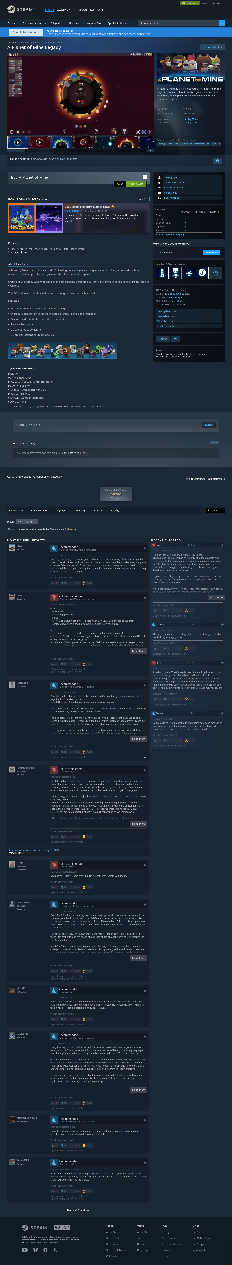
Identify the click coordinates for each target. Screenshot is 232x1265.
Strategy (186, 293)
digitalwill (22, 1034)
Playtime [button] (98, 510)
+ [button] (219, 144)
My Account (198, 1250)
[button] (13, 23)
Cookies (165, 1250)
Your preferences (216, 479)
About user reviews (195, 479)
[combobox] (178, 23)
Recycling (142, 1250)
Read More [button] (138, 651)
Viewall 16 (215, 273)
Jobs (139, 1238)
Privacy (165, 1232)
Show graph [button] (213, 510)
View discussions (166, 321)
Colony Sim (187, 144)
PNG (19, 546)
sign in (205, 3)
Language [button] (60, 510)
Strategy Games (28, 42)
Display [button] (115, 510)
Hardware (142, 1244)
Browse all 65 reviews (78, 1210)
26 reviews (21, 869)
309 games (21, 906)
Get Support (198, 1244)
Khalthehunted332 (27, 1117)
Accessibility (168, 1238)
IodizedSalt (23, 683)
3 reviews (21, 909)
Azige (20, 862)
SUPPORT (96, 9)
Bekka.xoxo (23, 902)
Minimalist (199, 144)
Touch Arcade (21, 252)
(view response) (16, 853)
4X (208, 144)
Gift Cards (111, 1256)
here (70, 452)
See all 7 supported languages (171, 234)
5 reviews (21, 774)
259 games (21, 866)
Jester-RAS (23, 1160)
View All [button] (143, 199)
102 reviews (22, 992)
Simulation (175, 293)
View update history (167, 311)
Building (161, 144)
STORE (49, 9)
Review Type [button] (16, 510)
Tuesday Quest (190, 119)
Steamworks (112, 1244)
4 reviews (21, 550)
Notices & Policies (171, 1244)
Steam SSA (112, 1238)
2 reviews (21, 1164)
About (83, 9)
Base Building (173, 144)
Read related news (166, 316)
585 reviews (22, 1121)
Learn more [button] (211, 252)
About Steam (113, 1232)
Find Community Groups (169, 326)
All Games (12, 42)
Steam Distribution (116, 1250)
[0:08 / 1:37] (80, 94)
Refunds (165, 1256)
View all (214, 442)
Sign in (13, 159)
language (216, 3)
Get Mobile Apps (201, 1238)
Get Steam (198, 1232)
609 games (21, 771)
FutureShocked (25, 767)
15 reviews (21, 687)
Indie (214, 144)
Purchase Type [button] (39, 510)
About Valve (143, 1232)
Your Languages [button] (26, 521)
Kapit (19, 595)
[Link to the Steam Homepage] (20, 12)
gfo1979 (21, 988)
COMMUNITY (66, 9)
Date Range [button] (79, 510)
